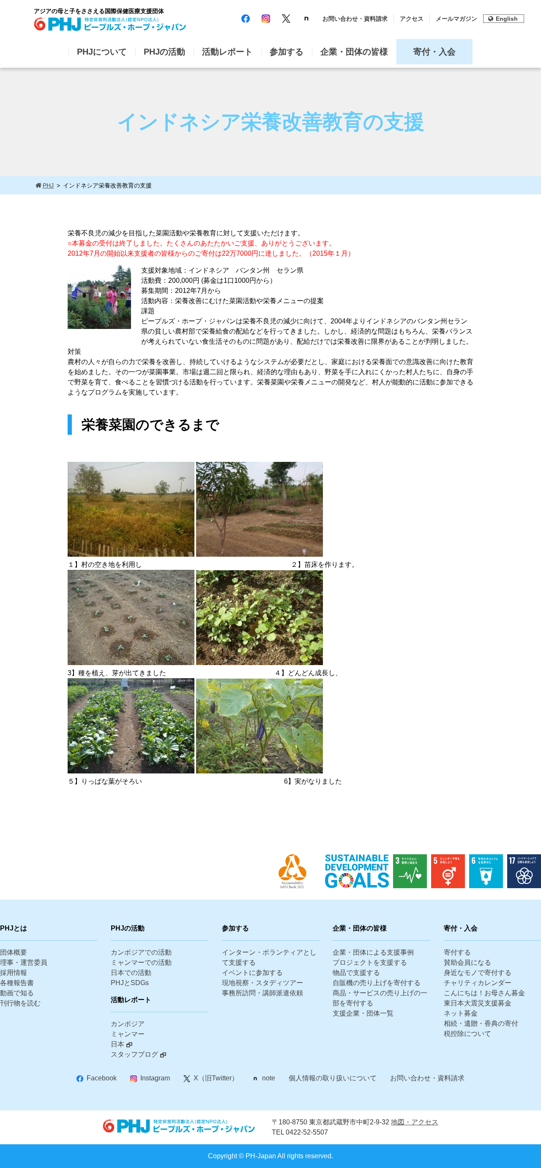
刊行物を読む (20, 1003)
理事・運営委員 (23, 962)
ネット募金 (461, 1013)
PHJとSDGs (130, 982)
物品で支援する (356, 972)
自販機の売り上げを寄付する (377, 982)
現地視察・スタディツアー (262, 982)
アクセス (412, 18)
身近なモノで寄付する (477, 972)
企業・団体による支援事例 (373, 952)
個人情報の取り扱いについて (333, 1078)
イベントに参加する (252, 972)
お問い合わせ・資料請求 (355, 18)
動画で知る (17, 993)
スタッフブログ (134, 1054)
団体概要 (13, 952)
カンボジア (128, 1023)
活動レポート (227, 51)
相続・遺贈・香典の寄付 (481, 1023)
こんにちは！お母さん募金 (484, 993)
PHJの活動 (164, 51)
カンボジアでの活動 (141, 952)
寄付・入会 (434, 51)
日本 (117, 1044)
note (268, 1078)
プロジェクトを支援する (370, 962)
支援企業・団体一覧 (363, 1013)
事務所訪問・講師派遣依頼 (262, 993)
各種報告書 (17, 982)
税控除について (467, 1033)
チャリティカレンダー (477, 982)
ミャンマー (128, 1034)
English (507, 18)
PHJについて (102, 51)
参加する (286, 51)
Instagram (155, 1078)
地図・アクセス (414, 1122)
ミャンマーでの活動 (141, 962)
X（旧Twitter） (216, 1078)
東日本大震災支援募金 (477, 1003)
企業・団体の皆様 (354, 51)
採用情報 (13, 972)
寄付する (457, 952)
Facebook (102, 1078)
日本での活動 (131, 972)
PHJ (48, 185)
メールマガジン (456, 18)
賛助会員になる (467, 962)
